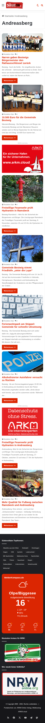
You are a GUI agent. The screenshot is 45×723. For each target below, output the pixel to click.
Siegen (30, 560)
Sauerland (20, 560)
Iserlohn (20, 552)
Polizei (12, 560)
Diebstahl (25, 548)
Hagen (5, 552)
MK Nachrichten (8, 556)
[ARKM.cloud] (22, 158)
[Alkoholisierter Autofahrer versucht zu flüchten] (22, 361)
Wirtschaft (6, 568)
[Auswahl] (3, 6)
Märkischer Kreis (22, 556)
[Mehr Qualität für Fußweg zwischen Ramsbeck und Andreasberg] (22, 483)
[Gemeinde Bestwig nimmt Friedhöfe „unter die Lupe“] (22, 248)
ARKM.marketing (22, 143)
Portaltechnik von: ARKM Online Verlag (17, 708)
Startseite (9, 16)
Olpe (4, 560)
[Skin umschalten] (38, 6)
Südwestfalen (7, 564)
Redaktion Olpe (9, 54)
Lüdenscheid (30, 552)
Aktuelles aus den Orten (11, 548)
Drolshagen (35, 548)
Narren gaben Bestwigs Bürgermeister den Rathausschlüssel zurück (16, 60)
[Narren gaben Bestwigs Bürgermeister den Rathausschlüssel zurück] (22, 42)
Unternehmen (19, 564)
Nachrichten (35, 556)
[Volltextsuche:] (42, 6)
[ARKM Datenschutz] (22, 421)
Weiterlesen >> (10, 81)
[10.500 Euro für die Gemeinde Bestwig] (22, 98)
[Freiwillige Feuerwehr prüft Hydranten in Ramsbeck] (22, 188)
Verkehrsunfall (32, 564)
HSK (12, 552)
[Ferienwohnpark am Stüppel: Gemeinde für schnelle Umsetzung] (22, 306)
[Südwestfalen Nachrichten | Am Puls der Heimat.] (14, 5)
